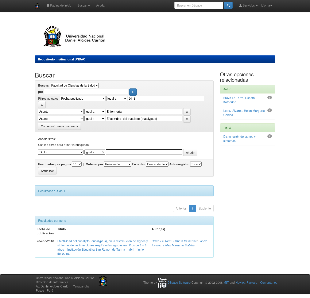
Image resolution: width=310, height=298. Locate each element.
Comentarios (268, 283)
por (40, 92)
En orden (138, 164)
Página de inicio (60, 5)
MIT (226, 283)
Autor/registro (179, 164)
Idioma (265, 5)
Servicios (249, 5)
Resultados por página (54, 164)
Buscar (83, 5)
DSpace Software (179, 283)
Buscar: (43, 85)
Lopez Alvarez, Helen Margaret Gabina (179, 243)
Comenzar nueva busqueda (59, 126)
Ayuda (100, 5)
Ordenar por (94, 164)
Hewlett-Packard (246, 283)
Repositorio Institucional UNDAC (61, 59)
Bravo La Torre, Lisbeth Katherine (174, 241)
